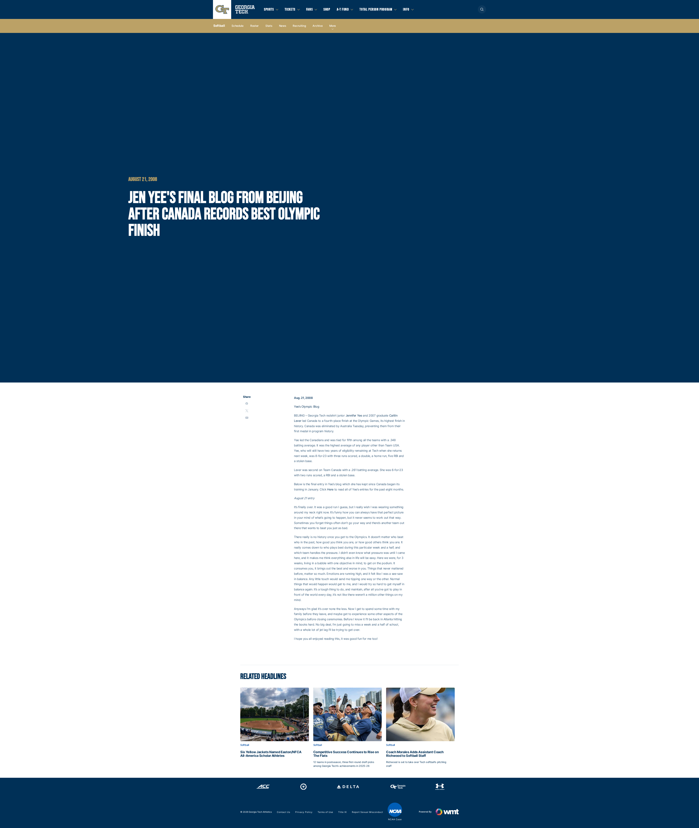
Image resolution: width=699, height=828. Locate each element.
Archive (318, 25)
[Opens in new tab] (263, 787)
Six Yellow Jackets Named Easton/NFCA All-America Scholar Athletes (270, 754)
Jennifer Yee (354, 415)
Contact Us (283, 812)
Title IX (342, 812)
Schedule (238, 25)
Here (330, 489)
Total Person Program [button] (376, 9)
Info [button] (406, 9)
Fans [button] (309, 9)
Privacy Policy (304, 812)
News (282, 25)
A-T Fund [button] (343, 9)
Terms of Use (325, 812)
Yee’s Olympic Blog (306, 406)
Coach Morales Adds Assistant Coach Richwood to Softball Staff (415, 754)
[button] (482, 9)
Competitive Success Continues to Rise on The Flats (346, 754)
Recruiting (299, 25)
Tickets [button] (290, 9)
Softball (219, 25)
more (332, 25)
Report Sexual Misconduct (367, 812)
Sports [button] (269, 9)
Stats (268, 25)
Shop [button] (326, 9)
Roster (254, 25)
